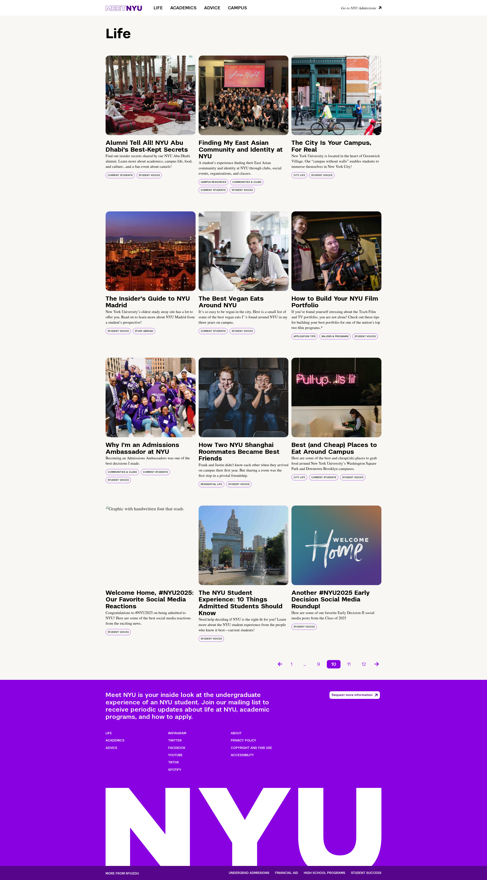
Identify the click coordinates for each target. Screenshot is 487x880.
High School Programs (324, 872)
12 (364, 664)
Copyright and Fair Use (251, 748)
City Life (299, 175)
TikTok (173, 762)
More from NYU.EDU (122, 873)
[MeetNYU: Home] (124, 8)
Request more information (352, 695)
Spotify (174, 770)
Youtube (175, 755)
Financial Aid (286, 872)
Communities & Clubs (246, 182)
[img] (151, 95)
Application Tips (304, 336)
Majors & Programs (335, 336)
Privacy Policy (243, 740)
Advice (212, 8)
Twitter (175, 740)
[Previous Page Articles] (279, 663)
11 (349, 664)
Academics (183, 8)
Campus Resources (213, 182)
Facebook (176, 748)
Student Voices (149, 175)
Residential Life (211, 484)
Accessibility (242, 755)
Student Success (366, 872)
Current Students (120, 175)
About (236, 733)
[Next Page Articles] (377, 663)
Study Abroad (144, 331)
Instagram (177, 733)
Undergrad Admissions (249, 872)
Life (158, 8)
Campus (237, 8)
